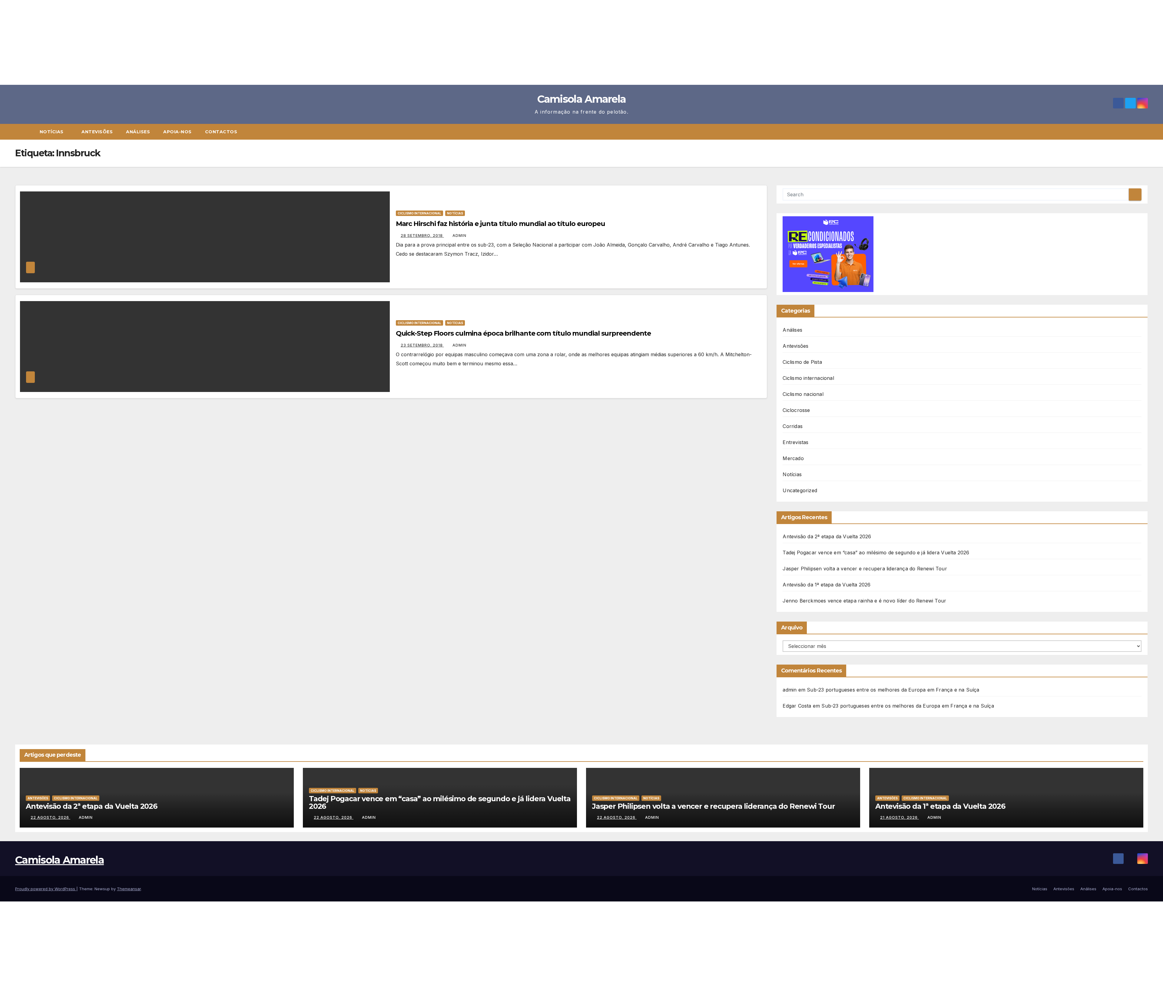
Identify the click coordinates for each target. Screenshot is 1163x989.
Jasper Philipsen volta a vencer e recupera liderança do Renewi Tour (865, 569)
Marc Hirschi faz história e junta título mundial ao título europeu (500, 224)
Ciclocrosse (796, 410)
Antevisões (97, 131)
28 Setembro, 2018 (422, 235)
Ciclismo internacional (419, 213)
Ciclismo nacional (803, 394)
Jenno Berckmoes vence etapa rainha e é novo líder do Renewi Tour (864, 601)
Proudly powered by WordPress (45, 888)
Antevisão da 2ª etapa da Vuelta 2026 (827, 536)
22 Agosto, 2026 (50, 817)
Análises (138, 131)
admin (459, 235)
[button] (1146, 132)
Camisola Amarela (581, 99)
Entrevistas (795, 442)
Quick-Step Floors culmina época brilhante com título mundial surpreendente (523, 333)
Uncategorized (800, 490)
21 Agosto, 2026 (899, 817)
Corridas (793, 426)
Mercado (793, 458)
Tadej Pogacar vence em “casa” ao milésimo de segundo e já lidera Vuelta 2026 (876, 552)
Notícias (52, 131)
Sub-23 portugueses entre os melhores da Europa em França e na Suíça (893, 690)
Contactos (221, 131)
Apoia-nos (177, 131)
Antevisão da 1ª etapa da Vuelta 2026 (826, 585)
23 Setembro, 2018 (422, 345)
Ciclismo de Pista (802, 362)
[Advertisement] (181, 42)
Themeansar (129, 888)
